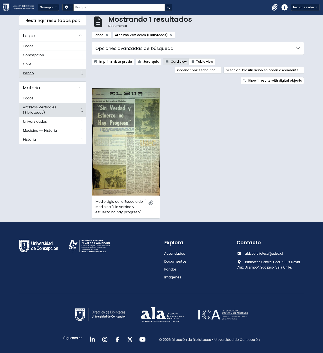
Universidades (53, 122)
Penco (53, 74)
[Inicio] (20, 7)
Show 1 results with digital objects (274, 80)
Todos (28, 46)
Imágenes (172, 277)
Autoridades (174, 253)
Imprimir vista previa (115, 61)
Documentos (175, 261)
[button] (275, 7)
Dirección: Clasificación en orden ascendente (262, 70)
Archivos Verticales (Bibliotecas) (53, 110)
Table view (204, 61)
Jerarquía (150, 61)
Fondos (170, 269)
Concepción (53, 56)
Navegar (47, 7)
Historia (53, 140)
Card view (178, 61)
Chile (53, 65)
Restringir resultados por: (52, 20)
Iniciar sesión (304, 7)
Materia (31, 88)
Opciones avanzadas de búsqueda (134, 48)
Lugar (29, 36)
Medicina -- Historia (53, 131)
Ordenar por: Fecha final (197, 70)
